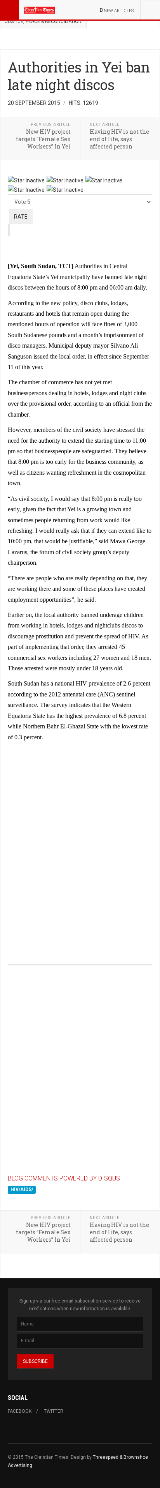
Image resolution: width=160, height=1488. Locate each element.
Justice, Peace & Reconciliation (43, 21)
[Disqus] (80, 844)
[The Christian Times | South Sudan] (39, 9)
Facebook (19, 1411)
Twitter (53, 1411)
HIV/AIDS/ (21, 1189)
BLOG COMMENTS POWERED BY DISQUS (64, 1178)
